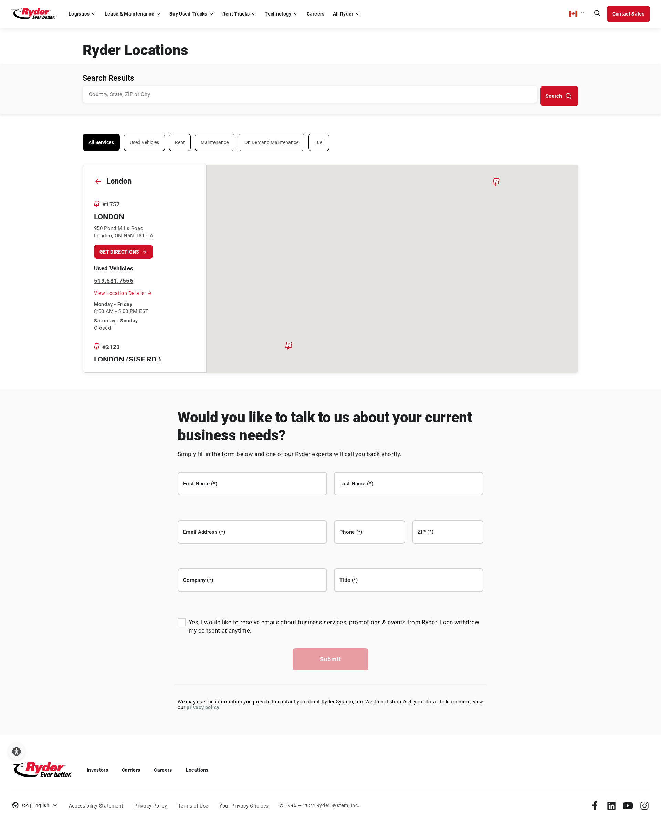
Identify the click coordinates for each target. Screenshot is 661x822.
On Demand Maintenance (271, 142)
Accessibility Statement (96, 806)
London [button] (109, 217)
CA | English (36, 805)
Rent (180, 142)
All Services (101, 142)
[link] (594, 805)
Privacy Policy (150, 806)
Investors (97, 770)
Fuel (318, 142)
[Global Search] (597, 13)
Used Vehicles (144, 142)
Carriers (131, 770)
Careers (163, 770)
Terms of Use (193, 806)
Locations (197, 770)
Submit (330, 659)
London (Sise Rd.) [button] (127, 359)
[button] (577, 14)
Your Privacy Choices (244, 806)
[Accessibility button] (16, 751)
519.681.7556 (113, 280)
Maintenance (215, 142)
